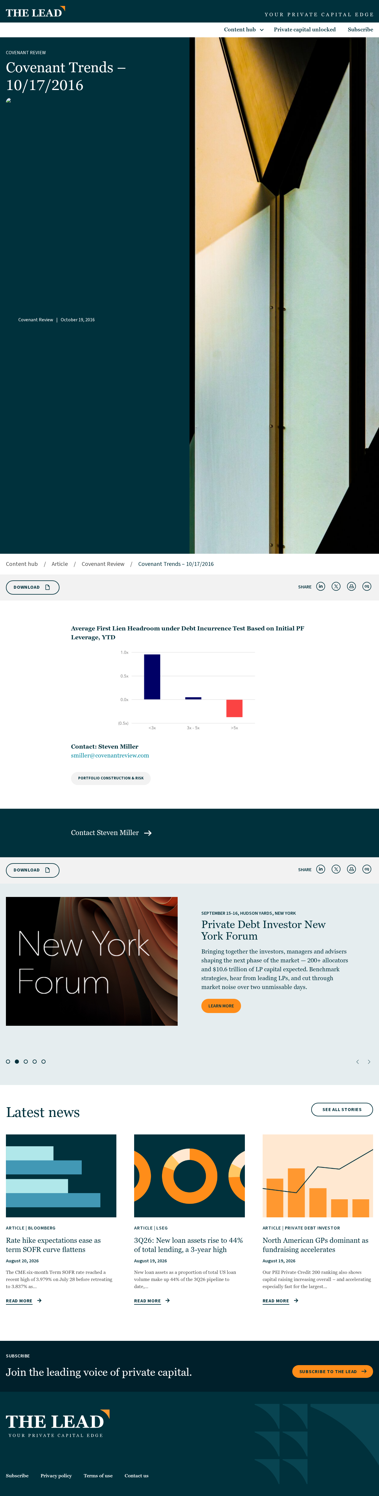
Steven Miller (119, 833)
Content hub (240, 30)
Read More (19, 1301)
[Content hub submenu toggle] (262, 30)
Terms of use (98, 1476)
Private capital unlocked (305, 30)
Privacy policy (56, 1476)
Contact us (137, 1476)
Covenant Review (26, 52)
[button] (358, 1061)
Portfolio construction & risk (111, 778)
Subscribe (360, 30)
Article (60, 564)
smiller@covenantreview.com (110, 755)
